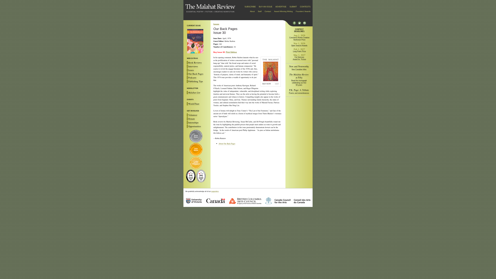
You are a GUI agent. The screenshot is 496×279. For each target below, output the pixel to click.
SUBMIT (293, 7)
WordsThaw (193, 103)
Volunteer (192, 115)
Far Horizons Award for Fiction (299, 58)
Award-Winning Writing (283, 11)
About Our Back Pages (227, 143)
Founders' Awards (303, 11)
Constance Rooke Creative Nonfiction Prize (299, 39)
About (252, 11)
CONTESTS (305, 7)
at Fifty (299, 76)
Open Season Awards (299, 46)
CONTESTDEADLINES (299, 30)
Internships (193, 122)
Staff (260, 11)
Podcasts (192, 77)
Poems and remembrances (299, 93)
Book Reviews (195, 62)
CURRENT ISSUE (194, 25)
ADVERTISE (280, 7)
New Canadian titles (299, 69)
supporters (215, 191)
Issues (191, 70)
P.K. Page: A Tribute (299, 89)
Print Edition (231, 52)
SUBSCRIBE (250, 7)
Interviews (193, 66)
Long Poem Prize (299, 51)
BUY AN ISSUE (265, 7)
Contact (268, 11)
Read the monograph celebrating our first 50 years (299, 83)
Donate (191, 118)
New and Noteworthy (299, 66)
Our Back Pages (195, 73)
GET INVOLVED (193, 111)
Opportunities (194, 126)
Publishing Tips (195, 81)
